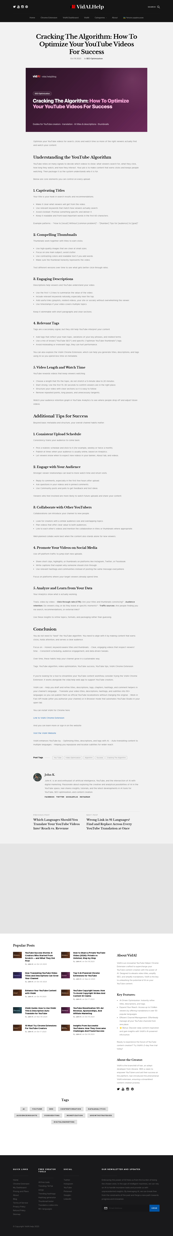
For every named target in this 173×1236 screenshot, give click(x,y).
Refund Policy (19, 1210)
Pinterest (68, 1191)
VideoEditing (52, 1115)
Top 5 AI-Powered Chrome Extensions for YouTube (86, 974)
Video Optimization (73, 758)
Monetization (75, 1115)
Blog (15, 1199)
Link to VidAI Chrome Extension (48, 718)
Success (100, 758)
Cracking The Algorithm (116, 758)
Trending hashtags (46, 1194)
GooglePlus (72, 797)
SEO (51, 1109)
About (115, 17)
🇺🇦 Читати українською (133, 17)
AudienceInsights (27, 1115)
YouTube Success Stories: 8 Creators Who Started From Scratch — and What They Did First (40, 956)
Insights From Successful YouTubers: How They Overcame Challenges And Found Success (89, 1028)
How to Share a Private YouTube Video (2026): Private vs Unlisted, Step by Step (89, 955)
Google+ (67, 1195)
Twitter (60, 797)
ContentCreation (71, 1109)
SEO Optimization (94, 58)
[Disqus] (86, 887)
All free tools (44, 1182)
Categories (100, 17)
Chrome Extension (49, 17)
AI (24, 1109)
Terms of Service (20, 1203)
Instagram (85, 797)
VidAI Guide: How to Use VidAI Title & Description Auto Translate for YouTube (40, 1011)
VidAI (86, 17)
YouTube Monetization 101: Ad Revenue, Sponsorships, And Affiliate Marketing (88, 1011)
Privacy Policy (19, 1207)
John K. (50, 774)
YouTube (37, 1109)
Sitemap (17, 1214)
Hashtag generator (47, 1197)
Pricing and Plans (21, 1191)
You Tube (57, 758)
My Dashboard (19, 1187)
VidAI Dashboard (71, 17)
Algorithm (89, 758)
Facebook (49, 797)
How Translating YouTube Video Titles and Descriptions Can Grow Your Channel (42, 976)
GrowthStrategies (101, 1115)
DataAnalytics (97, 1109)
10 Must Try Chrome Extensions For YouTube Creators (40, 1027)
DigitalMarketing (64, 1122)
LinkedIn (67, 1199)
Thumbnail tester (46, 1201)
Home (32, 17)
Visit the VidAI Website (44, 733)
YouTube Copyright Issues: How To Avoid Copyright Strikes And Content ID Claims (89, 993)
